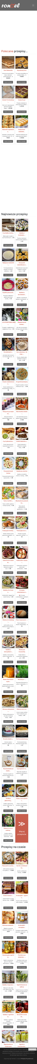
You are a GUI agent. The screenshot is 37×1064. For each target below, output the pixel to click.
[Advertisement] (18, 29)
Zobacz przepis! (8, 82)
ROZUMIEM (32, 1049)
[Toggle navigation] (33, 5)
